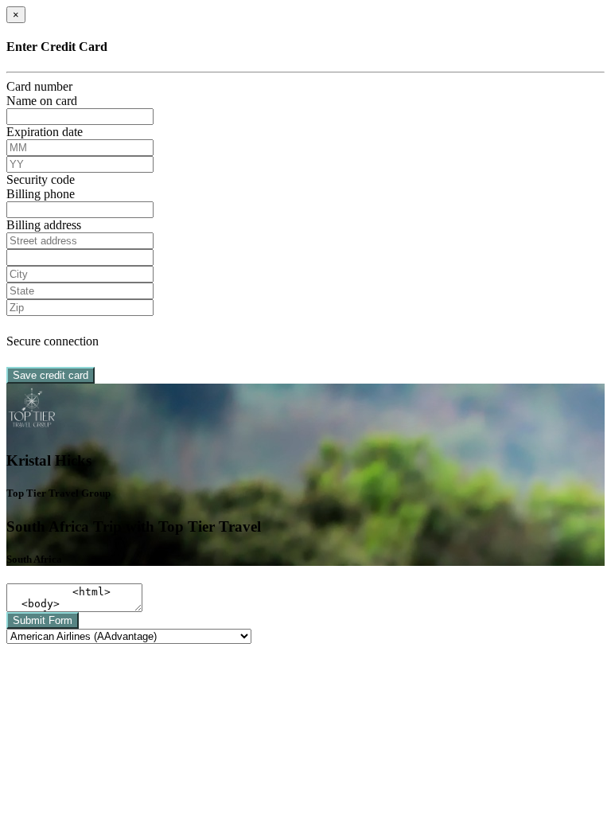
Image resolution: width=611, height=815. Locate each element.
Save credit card (50, 375)
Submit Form (42, 620)
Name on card (41, 100)
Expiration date (44, 131)
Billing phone (40, 194)
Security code (40, 179)
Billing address (43, 225)
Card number (39, 86)
